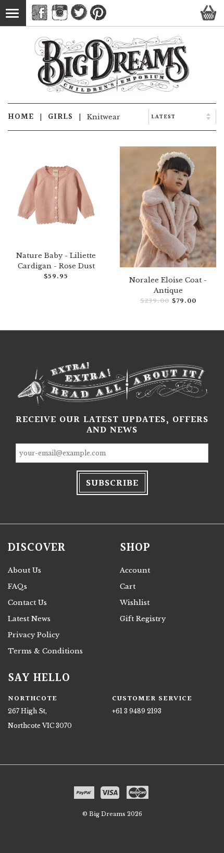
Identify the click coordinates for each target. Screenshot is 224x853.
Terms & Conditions (45, 651)
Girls (60, 117)
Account (135, 570)
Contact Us (27, 602)
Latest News (29, 618)
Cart (127, 586)
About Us (24, 570)
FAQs (17, 586)
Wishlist (135, 602)
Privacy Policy (33, 635)
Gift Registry (143, 618)
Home (21, 117)
